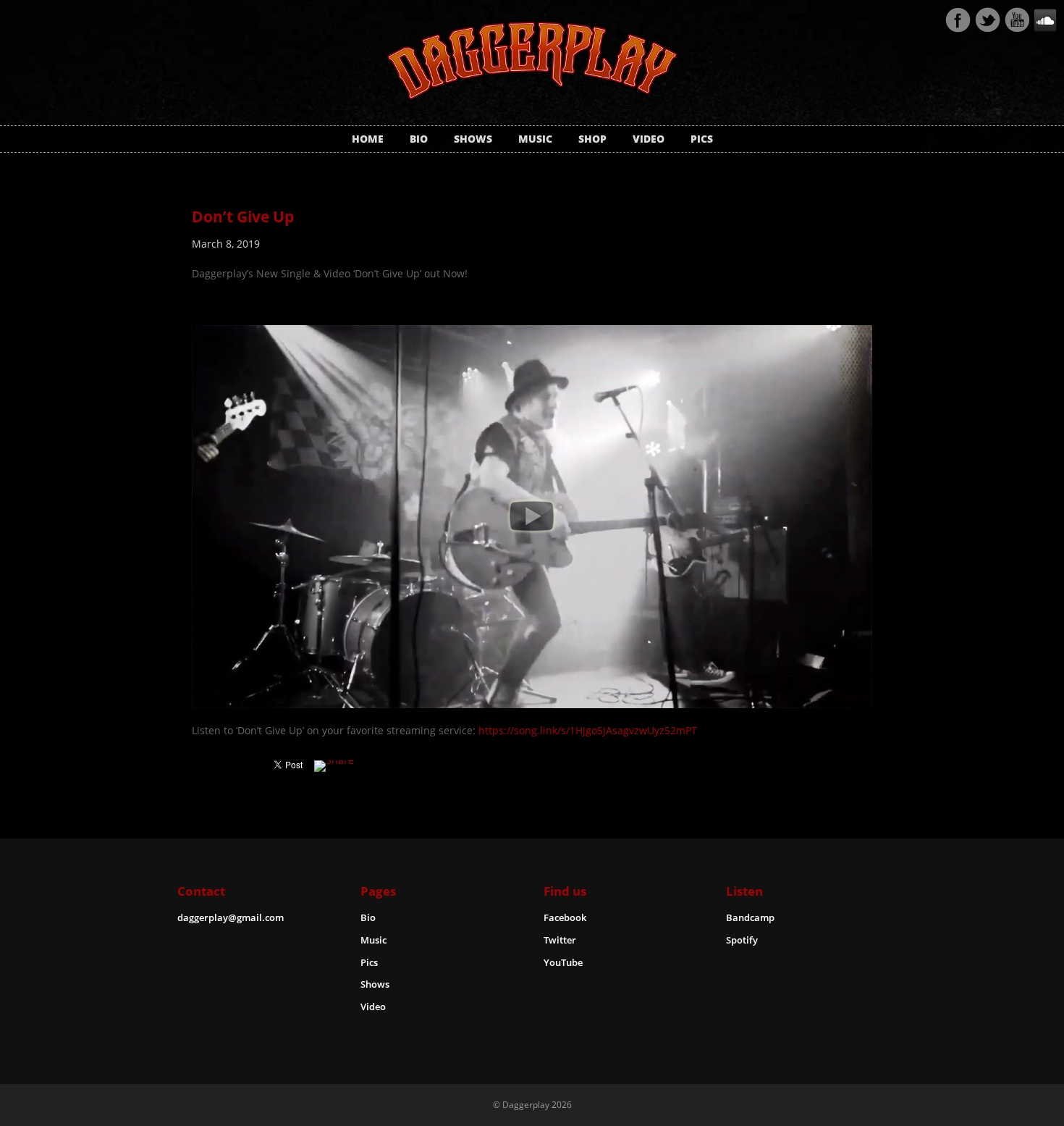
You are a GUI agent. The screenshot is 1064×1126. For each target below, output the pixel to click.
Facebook (958, 20)
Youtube (1017, 20)
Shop (592, 139)
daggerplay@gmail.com (230, 918)
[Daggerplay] (532, 91)
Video (648, 139)
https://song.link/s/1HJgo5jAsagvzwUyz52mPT (587, 730)
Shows (473, 139)
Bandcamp (750, 918)
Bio (419, 139)
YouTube (563, 963)
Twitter (987, 20)
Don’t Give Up (243, 216)
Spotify (742, 940)
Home (368, 139)
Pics (702, 139)
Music (535, 139)
